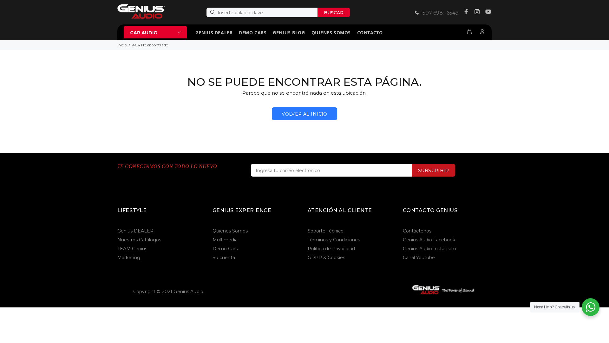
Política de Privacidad (331, 249)
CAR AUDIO (144, 33)
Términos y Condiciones (334, 240)
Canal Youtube (419, 257)
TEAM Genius (132, 249)
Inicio (122, 45)
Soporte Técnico (326, 231)
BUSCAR (334, 13)
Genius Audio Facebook (429, 240)
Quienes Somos (230, 231)
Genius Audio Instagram (429, 249)
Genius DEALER (135, 231)
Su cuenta (224, 257)
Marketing (128, 257)
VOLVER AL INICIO (304, 114)
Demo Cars (225, 249)
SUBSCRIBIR (433, 170)
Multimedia (225, 240)
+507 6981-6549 (439, 13)
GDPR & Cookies (326, 257)
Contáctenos (417, 231)
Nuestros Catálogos (139, 240)
